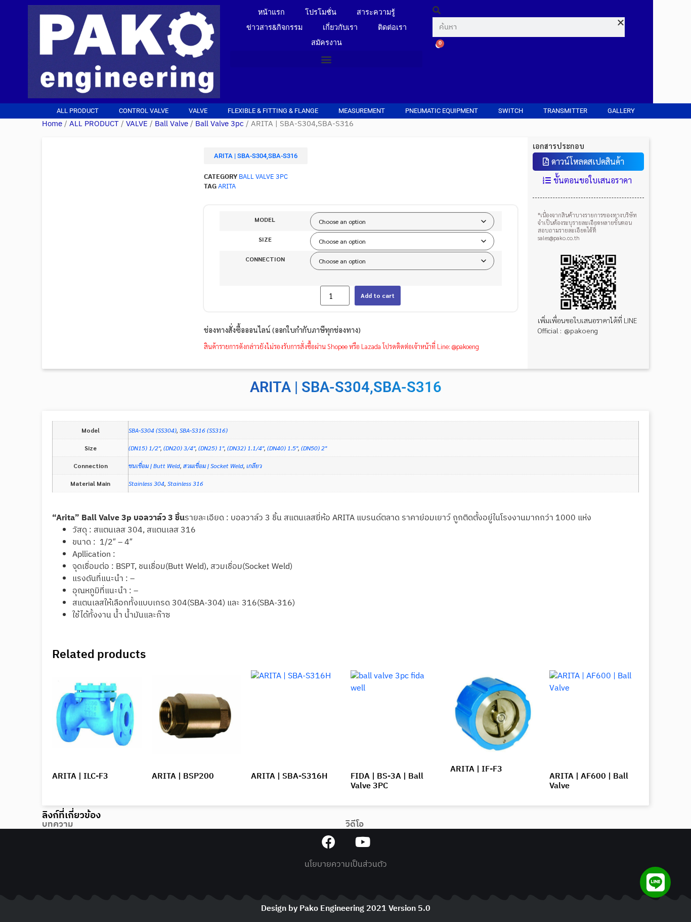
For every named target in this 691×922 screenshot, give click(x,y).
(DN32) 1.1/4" (245, 448)
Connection (265, 259)
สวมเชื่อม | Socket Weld (213, 466)
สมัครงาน (326, 43)
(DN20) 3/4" (179, 448)
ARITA (227, 186)
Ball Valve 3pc (219, 124)
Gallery (621, 110)
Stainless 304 (146, 483)
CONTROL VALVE (143, 110)
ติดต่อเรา (392, 27)
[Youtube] (362, 842)
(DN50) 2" (314, 448)
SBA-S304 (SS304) (152, 430)
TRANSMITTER (565, 110)
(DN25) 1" (211, 448)
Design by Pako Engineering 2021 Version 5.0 (345, 908)
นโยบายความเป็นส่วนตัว (346, 864)
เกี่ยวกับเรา (340, 27)
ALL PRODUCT (78, 110)
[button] (326, 59)
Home (52, 124)
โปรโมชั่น (320, 12)
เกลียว (254, 466)
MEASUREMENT (361, 110)
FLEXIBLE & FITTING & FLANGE (273, 110)
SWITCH (510, 110)
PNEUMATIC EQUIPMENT (441, 110)
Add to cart (378, 295)
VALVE (198, 110)
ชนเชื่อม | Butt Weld (154, 466)
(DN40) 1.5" (282, 448)
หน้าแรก (271, 12)
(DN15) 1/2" (144, 448)
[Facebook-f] (328, 842)
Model (264, 219)
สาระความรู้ (376, 12)
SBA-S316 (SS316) (204, 430)
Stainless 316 (185, 483)
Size (265, 239)
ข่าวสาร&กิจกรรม (274, 27)
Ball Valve (171, 124)
